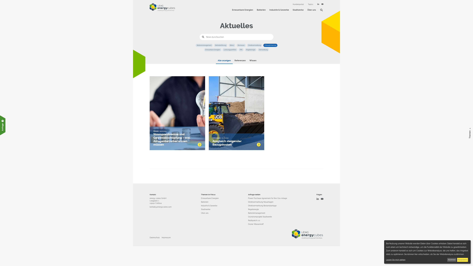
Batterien (261, 10)
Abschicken (203, 37)
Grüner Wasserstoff (255, 224)
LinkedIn (318, 4)
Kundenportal (298, 4)
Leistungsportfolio (230, 50)
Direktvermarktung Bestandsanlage (262, 206)
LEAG (162, 7)
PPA (241, 50)
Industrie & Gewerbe (279, 10)
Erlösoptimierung (270, 45)
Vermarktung (263, 50)
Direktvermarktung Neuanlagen (260, 202)
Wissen (252, 60)
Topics (310, 4)
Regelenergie (250, 50)
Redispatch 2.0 (254, 220)
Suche (321, 10)
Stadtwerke (298, 10)
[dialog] (427, 252)
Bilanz (232, 45)
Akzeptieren (462, 260)
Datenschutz (155, 238)
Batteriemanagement (204, 45)
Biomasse (241, 45)
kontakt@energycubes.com (161, 207)
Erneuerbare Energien (242, 10)
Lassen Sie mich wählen (395, 260)
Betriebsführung (220, 45)
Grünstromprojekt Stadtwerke (260, 217)
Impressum (166, 238)
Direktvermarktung (254, 45)
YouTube (322, 4)
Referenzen (240, 60)
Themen (470, 134)
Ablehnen (452, 260)
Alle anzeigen (224, 60)
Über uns (311, 10)
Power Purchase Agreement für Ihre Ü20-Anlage (267, 198)
